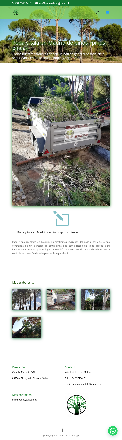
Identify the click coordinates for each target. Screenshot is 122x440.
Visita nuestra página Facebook (28, 405)
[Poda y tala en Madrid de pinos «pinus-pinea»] (26, 299)
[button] (113, 431)
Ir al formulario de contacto (26, 411)
